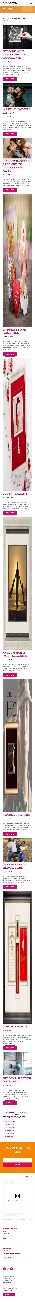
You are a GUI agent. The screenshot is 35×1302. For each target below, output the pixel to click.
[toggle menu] (31, 3)
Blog (4, 1231)
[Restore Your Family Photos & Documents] (17, 37)
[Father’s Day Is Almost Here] (17, 850)
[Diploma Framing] (17, 957)
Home (5, 1238)
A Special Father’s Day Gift (17, 111)
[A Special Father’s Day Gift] (17, 95)
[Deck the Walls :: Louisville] (19, 3)
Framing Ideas (10, 1124)
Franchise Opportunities (11, 1253)
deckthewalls (9, 1219)
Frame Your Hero (16, 815)
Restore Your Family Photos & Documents (15, 55)
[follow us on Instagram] (7, 1268)
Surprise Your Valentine (14, 331)
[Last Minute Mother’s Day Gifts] (17, 150)
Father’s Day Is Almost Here (14, 866)
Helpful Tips (9, 1127)
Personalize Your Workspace (17, 1080)
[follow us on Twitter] (11, 1268)
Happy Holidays (15, 494)
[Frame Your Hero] (17, 745)
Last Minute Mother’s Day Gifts (13, 168)
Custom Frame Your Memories (15, 654)
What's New (9, 1136)
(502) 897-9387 (7, 1283)
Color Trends (10, 1122)
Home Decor (9, 1130)
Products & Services (10, 1228)
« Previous (10, 1112)
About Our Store (8, 1236)
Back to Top (8, 1294)
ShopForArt (8, 1258)
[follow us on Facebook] (4, 1268)
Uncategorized (10, 1133)
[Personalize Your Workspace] (17, 1063)
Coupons (6, 1233)
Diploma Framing (16, 1026)
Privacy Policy (7, 1290)
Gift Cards (6, 1250)
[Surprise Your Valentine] (17, 260)
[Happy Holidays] (17, 424)
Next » (17, 1115)
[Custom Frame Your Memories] (17, 583)
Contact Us (7, 1248)
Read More (10, 79)
